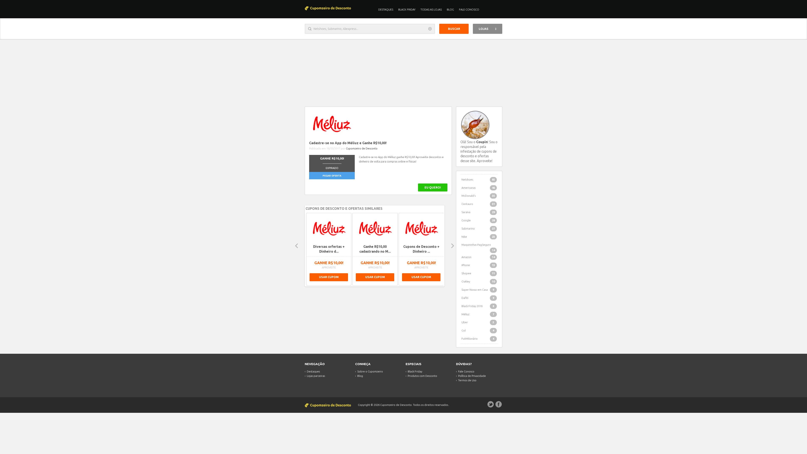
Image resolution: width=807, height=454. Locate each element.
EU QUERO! (433, 187)
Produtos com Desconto (422, 375)
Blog (450, 9)
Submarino (478, 228)
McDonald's (478, 195)
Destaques (385, 9)
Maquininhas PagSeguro (478, 246)
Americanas (478, 187)
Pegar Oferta (332, 175)
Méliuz (478, 314)
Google (478, 220)
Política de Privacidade (472, 375)
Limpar (430, 28)
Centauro (478, 203)
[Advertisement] (403, 70)
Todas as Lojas (431, 9)
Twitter (490, 404)
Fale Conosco (469, 9)
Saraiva (478, 212)
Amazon (478, 257)
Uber (478, 322)
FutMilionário (478, 338)
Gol (478, 330)
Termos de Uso (467, 380)
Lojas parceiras (316, 375)
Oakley (478, 281)
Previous (296, 245)
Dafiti (478, 297)
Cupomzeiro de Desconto (361, 148)
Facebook (498, 404)
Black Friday (406, 9)
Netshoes (478, 179)
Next (452, 245)
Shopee (478, 273)
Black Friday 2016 (478, 306)
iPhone (478, 265)
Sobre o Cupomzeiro (370, 371)
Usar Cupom (329, 277)
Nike (478, 236)
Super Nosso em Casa (478, 289)
